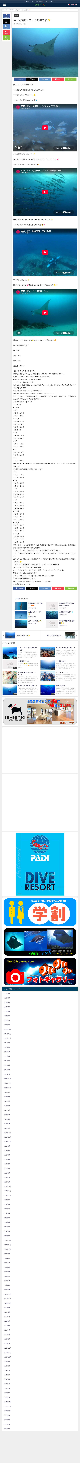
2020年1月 (7, 1343)
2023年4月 (7, 1168)
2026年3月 (7, 1016)
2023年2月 (7, 1177)
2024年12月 (7, 1078)
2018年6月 (7, 1428)
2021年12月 (7, 1240)
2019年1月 (7, 1397)
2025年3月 (7, 1069)
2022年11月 (7, 1191)
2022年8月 (7, 1204)
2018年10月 (7, 1411)
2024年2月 (7, 1123)
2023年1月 (7, 1182)
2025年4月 (7, 1065)
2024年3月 (7, 1119)
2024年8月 (7, 1096)
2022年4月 (7, 1222)
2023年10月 (7, 1141)
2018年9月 (7, 1415)
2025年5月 (7, 1061)
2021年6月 (7, 1267)
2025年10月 (7, 1038)
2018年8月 (7, 1420)
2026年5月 (7, 1007)
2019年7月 (7, 1370)
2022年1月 (7, 1236)
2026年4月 (7, 1011)
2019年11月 (7, 1352)
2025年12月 (7, 1029)
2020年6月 (7, 1321)
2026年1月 (7, 1025)
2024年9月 (7, 1092)
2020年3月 (7, 1334)
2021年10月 (7, 1249)
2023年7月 (7, 1155)
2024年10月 (7, 1087)
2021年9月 (7, 1253)
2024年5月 (7, 1110)
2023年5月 (7, 1164)
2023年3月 (7, 1173)
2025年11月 (7, 1034)
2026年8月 (7, 993)
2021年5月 (7, 1271)
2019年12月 (7, 1348)
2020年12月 (7, 1294)
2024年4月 (7, 1114)
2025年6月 (7, 1056)
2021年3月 (7, 1280)
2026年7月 (7, 998)
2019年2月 (7, 1393)
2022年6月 (7, 1213)
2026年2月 (7, 1020)
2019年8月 (7, 1366)
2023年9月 (7, 1146)
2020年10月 (7, 1303)
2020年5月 (7, 1325)
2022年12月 (7, 1186)
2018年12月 (7, 1402)
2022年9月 (7, 1200)
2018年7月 (7, 1424)
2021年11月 (7, 1244)
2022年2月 (7, 1231)
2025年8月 (7, 1047)
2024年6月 (7, 1105)
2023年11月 (7, 1137)
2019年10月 (7, 1357)
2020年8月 (7, 1312)
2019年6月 (7, 1375)
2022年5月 (7, 1218)
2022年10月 (7, 1195)
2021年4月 (7, 1276)
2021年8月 (7, 1258)
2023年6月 (7, 1159)
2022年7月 (7, 1209)
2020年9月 (7, 1307)
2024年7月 (7, 1101)
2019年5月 (7, 1379)
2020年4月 (7, 1330)
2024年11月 (7, 1083)
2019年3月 (7, 1388)
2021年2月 (7, 1285)
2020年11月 (7, 1298)
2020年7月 (7, 1316)
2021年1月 (7, 1289)
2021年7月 (7, 1262)
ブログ (16, 15)
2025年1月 (7, 1074)
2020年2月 (7, 1339)
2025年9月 (7, 1042)
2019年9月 (7, 1361)
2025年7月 (7, 1051)
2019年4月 (7, 1384)
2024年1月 (7, 1128)
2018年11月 (7, 1406)
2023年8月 (7, 1150)
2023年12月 (7, 1132)
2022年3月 (7, 1226)
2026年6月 (7, 1002)
